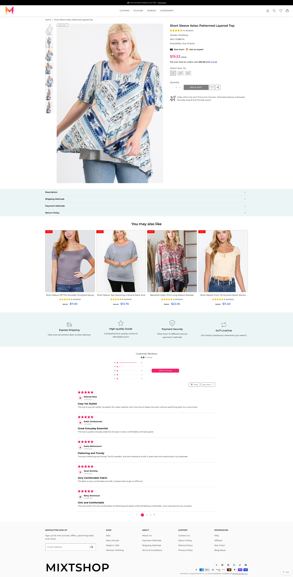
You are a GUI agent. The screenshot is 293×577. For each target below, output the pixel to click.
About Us (147, 535)
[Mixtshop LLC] (9, 10)
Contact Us (184, 535)
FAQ (216, 535)
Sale (108, 535)
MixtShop (183, 35)
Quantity (174, 82)
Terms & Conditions (152, 550)
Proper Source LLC (240, 573)
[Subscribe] (91, 547)
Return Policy (185, 540)
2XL (181, 73)
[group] (49, 30)
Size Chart (219, 545)
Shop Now (165, 3)
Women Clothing (115, 550)
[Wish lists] (280, 10)
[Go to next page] (155, 515)
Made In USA (112, 545)
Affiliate (218, 540)
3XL (188, 73)
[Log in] (267, 10)
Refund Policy (185, 545)
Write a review (165, 370)
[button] (9, 3)
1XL (174, 73)
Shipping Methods (151, 545)
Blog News (220, 550)
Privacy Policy (185, 550)
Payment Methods (151, 540)
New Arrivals (112, 540)
